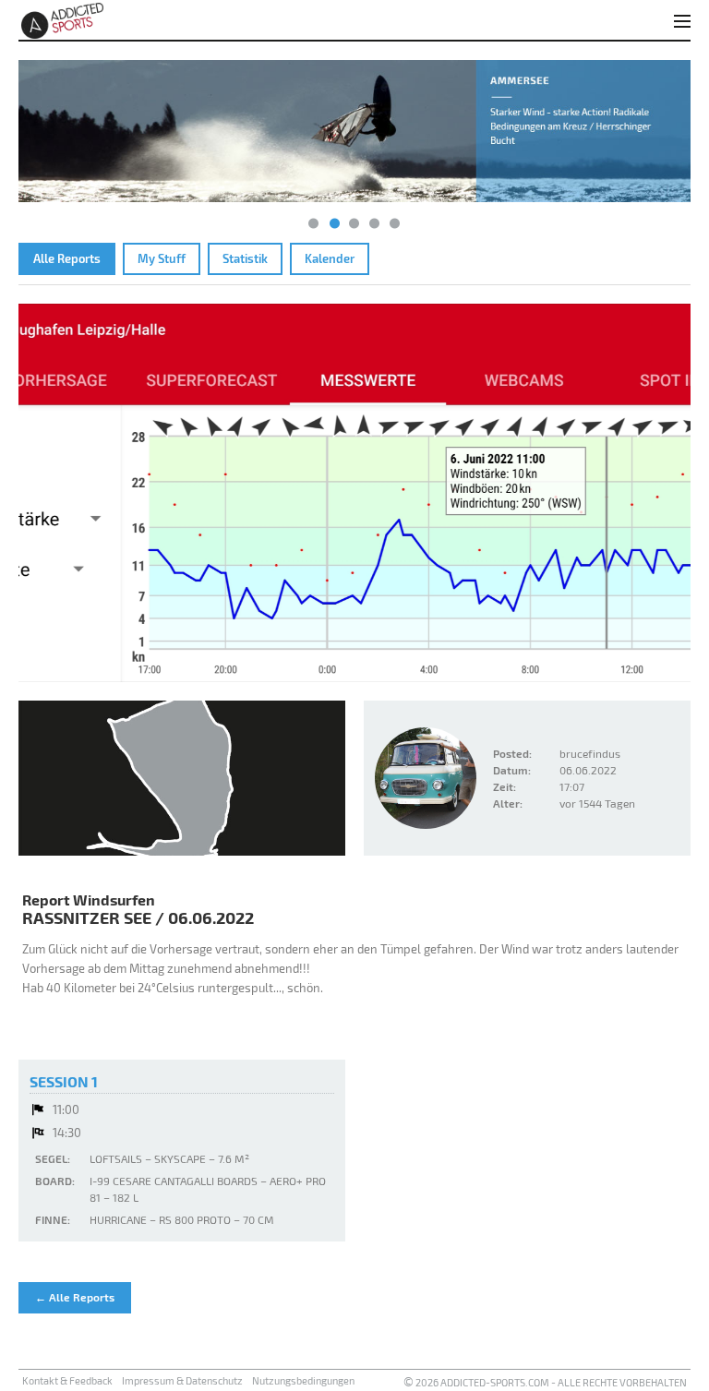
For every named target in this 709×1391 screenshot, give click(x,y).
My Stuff (162, 258)
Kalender (329, 258)
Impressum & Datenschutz (182, 1380)
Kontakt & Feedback (67, 1380)
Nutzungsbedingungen (303, 1380)
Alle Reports (67, 258)
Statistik (245, 258)
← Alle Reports (74, 1296)
